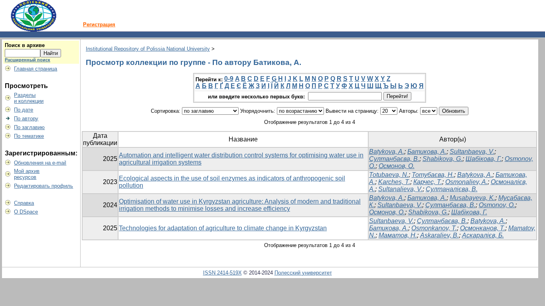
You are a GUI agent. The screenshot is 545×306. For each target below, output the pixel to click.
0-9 (228, 78)
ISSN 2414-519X (222, 273)
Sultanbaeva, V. (472, 151)
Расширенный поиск (27, 59)
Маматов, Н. (398, 235)
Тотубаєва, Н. (433, 174)
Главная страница (35, 69)
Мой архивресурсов (26, 174)
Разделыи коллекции (28, 98)
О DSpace (26, 212)
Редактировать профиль (43, 186)
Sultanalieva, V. (400, 189)
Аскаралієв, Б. (483, 235)
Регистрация (99, 24)
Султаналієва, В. (452, 189)
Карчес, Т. (427, 181)
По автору (26, 119)
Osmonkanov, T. (434, 228)
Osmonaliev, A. (466, 181)
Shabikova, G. (442, 158)
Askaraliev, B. (439, 235)
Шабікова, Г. (484, 158)
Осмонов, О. (397, 166)
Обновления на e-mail (40, 163)
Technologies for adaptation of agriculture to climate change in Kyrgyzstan (223, 228)
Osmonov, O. (497, 205)
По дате (23, 110)
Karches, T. (394, 181)
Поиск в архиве (25, 45)
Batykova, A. (386, 151)
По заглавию (29, 127)
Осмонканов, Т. (482, 228)
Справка (24, 203)
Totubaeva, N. (389, 174)
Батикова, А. (426, 151)
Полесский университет (303, 273)
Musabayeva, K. (472, 197)
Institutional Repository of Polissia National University (148, 49)
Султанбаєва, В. (394, 158)
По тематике (29, 136)
